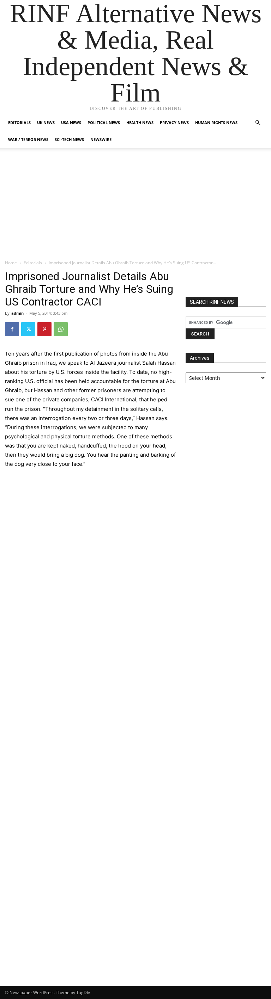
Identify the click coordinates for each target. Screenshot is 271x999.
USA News (71, 122)
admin (17, 313)
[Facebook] (12, 329)
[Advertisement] (135, 206)
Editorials (19, 122)
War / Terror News (28, 139)
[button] (257, 122)
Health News (139, 122)
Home (11, 263)
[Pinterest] (44, 329)
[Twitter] (28, 329)
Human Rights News (216, 122)
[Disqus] (90, 700)
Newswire (101, 139)
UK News (46, 122)
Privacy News (174, 122)
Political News (104, 122)
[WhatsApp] (61, 329)
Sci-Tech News (69, 139)
